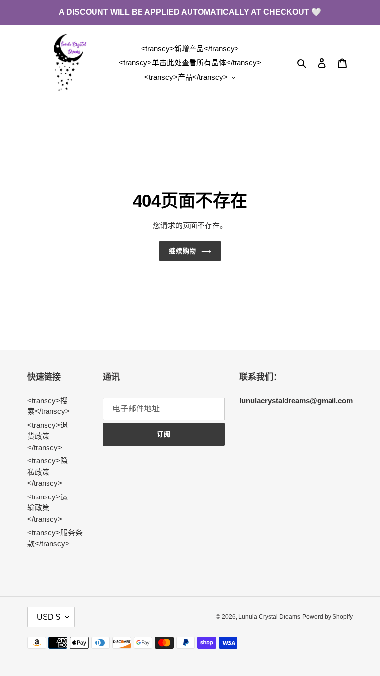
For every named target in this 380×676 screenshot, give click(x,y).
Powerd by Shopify (327, 616)
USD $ (48, 617)
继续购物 (182, 251)
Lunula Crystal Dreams (269, 616)
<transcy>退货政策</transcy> (47, 436)
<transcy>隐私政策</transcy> (47, 471)
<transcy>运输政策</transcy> (47, 508)
